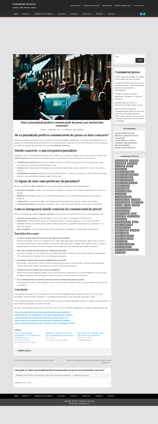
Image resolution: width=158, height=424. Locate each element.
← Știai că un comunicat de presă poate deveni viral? (33, 360)
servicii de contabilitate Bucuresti (126, 250)
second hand (135, 230)
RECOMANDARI (80, 130)
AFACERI (73, 14)
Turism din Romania (122, 145)
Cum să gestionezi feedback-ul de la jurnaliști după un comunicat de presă (44, 323)
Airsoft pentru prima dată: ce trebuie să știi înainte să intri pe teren (129, 78)
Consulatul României (122, 188)
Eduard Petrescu (137, 202)
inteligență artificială (122, 211)
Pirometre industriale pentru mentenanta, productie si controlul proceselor (128, 96)
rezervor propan (120, 219)
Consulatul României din (123, 191)
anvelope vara (132, 163)
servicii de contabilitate (123, 247)
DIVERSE (99, 14)
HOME (16, 14)
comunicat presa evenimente (124, 172)
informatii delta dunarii (122, 208)
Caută (117, 56)
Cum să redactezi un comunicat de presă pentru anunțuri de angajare (42, 320)
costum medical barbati (123, 197)
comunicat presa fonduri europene (126, 174)
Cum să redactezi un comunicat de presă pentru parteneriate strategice (44, 315)
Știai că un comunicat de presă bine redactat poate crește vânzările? (42, 312)
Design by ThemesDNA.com (79, 403)
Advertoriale (107, 6)
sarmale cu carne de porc (123, 225)
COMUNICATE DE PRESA (43, 14)
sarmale (135, 222)
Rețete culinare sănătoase (125, 147)
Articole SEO (76, 6)
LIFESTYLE (86, 14)
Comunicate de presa (24, 4)
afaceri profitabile (121, 161)
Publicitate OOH (120, 216)
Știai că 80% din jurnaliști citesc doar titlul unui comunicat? (90, 334)
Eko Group (118, 205)
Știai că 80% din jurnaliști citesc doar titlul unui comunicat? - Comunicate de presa (56, 375)
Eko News (127, 205)
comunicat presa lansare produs (126, 183)
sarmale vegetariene (121, 230)
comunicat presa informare (124, 180)
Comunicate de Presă (91, 6)
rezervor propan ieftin (122, 222)
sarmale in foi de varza (122, 227)
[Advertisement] (79, 34)
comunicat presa (120, 169)
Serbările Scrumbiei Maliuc (124, 239)
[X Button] (141, 14)
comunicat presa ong (122, 186)
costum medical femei (122, 200)
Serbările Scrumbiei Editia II (124, 236)
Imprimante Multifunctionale (126, 143)
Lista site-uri (139, 6)
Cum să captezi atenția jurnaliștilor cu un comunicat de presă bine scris (28, 335)
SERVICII (25, 14)
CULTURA (61, 14)
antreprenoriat (120, 163)
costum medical (120, 194)
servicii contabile (121, 241)
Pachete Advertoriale (123, 6)
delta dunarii (136, 200)
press (44, 129)
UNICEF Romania (120, 252)
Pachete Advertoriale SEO (125, 133)
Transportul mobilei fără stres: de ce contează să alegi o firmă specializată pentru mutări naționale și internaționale (129, 86)
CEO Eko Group (119, 166)
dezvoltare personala (122, 202)
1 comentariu (68, 129)
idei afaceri (135, 205)
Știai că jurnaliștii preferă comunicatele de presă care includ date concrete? (62, 124)
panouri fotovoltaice (122, 213)
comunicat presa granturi (124, 177)
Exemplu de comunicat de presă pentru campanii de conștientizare (60, 334)
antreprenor (134, 161)
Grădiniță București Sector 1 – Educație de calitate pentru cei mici (129, 104)
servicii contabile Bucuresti (124, 244)
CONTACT (111, 14)
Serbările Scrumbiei (121, 233)
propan (133, 213)
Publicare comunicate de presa (126, 135)
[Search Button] (144, 14)
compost (130, 166)
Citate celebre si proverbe (125, 140)
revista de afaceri (133, 216)
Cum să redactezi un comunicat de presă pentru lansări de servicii (41, 317)
